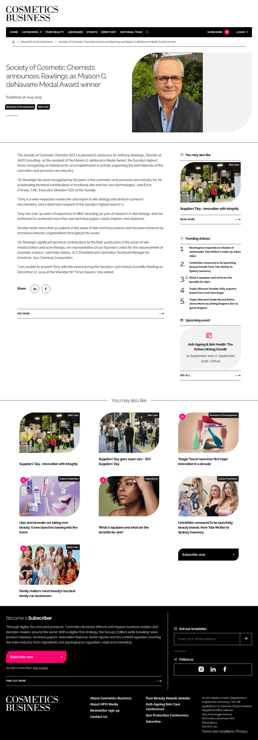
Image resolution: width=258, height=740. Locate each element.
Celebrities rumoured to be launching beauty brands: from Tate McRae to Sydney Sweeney (212, 267)
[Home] (13, 41)
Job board (75, 32)
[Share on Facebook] (46, 289)
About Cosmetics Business (110, 698)
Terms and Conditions (218, 731)
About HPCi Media (104, 704)
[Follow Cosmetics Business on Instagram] (201, 670)
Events (92, 32)
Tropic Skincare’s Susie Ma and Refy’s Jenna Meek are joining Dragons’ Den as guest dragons (213, 304)
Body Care (72, 547)
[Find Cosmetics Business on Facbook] (225, 670)
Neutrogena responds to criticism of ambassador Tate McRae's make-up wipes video (215, 252)
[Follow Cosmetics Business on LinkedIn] (213, 670)
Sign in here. (40, 667)
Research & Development (20, 107)
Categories (30, 32)
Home (14, 32)
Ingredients (152, 479)
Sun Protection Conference (167, 715)
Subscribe (214, 32)
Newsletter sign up (105, 710)
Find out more (16, 680)
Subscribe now (193, 555)
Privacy (242, 731)
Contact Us (98, 717)
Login (240, 32)
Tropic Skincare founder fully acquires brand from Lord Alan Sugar (212, 291)
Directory (108, 32)
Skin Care (43, 107)
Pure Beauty (55, 32)
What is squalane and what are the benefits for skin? (210, 280)
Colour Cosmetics (68, 479)
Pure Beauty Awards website (168, 698)
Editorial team (131, 32)
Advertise (153, 722)
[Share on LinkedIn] (35, 289)
